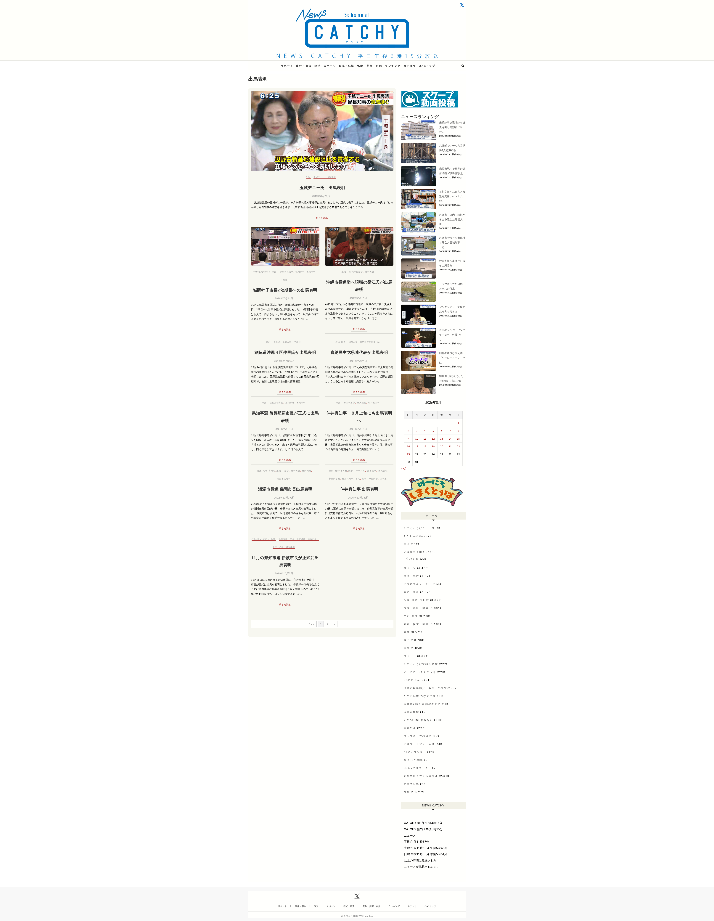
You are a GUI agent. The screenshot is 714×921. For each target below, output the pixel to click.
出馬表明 (331, 177)
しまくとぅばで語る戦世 (421, 664)
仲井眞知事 (373, 402)
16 (408, 446)
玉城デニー (319, 177)
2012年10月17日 (284, 497)
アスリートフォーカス (419, 743)
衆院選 (277, 342)
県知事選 (289, 402)
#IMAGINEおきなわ (418, 719)
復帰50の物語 (413, 759)
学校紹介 (412, 558)
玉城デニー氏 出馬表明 (322, 187)
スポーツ (330, 65)
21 (449, 446)
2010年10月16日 (358, 497)
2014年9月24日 (358, 360)
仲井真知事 (347, 478)
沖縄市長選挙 (356, 271)
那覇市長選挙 (286, 271)
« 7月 (404, 468)
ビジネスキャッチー (418, 584)
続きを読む (322, 217)
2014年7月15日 (358, 428)
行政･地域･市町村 (262, 271)
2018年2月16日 (358, 297)
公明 (364, 478)
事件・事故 (304, 65)
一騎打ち (360, 470)
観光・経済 (346, 65)
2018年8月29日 (321, 196)
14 (449, 438)
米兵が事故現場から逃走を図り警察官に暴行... (452, 127)
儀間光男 (306, 470)
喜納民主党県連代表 (370, 342)
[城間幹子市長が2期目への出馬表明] (285, 246)
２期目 (283, 279)
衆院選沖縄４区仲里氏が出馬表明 (285, 352)
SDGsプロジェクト (417, 767)
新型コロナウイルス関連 (421, 775)
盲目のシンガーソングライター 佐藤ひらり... (452, 334)
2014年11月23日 (284, 360)
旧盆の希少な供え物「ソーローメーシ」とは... (452, 357)
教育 (407, 632)
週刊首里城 (411, 711)
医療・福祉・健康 (416, 608)
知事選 (383, 478)
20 (441, 446)
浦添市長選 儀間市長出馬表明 (285, 489)
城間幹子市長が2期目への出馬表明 (285, 290)
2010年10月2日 (284, 573)
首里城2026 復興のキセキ (422, 703)
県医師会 (373, 478)
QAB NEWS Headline (267, 63)
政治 (317, 65)
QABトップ (427, 65)
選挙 (286, 470)
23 (408, 454)
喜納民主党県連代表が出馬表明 (359, 352)
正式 (292, 539)
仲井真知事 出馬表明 (359, 489)
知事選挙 (371, 470)
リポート (287, 65)
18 (424, 446)
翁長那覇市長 (276, 402)
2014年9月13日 (284, 428)
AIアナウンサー (415, 751)
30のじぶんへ (413, 679)
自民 (358, 478)
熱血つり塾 (411, 783)
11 (424, 438)
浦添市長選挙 (283, 478)
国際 (407, 648)
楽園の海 (410, 727)
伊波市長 (312, 539)
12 (433, 438)
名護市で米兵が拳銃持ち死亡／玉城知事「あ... (452, 242)
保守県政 (301, 539)
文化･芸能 (411, 616)
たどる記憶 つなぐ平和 (420, 695)
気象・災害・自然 (369, 65)
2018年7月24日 (284, 298)
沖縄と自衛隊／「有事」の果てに (427, 687)
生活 (407, 544)
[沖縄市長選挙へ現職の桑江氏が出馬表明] (359, 246)
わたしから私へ (415, 536)
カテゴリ (409, 65)
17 (416, 446)
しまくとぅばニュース (419, 528)
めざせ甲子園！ (415, 552)
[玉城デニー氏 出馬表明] (322, 131)
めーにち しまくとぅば (420, 672)
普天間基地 (334, 478)
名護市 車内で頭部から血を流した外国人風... (452, 219)
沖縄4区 (298, 342)
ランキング (393, 65)
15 (458, 438)
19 (433, 446)
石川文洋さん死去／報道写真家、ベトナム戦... (452, 196)
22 (458, 446)
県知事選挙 (349, 402)
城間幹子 (299, 271)
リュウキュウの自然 (418, 735)
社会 (343, 342)
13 (441, 438)
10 (416, 438)
